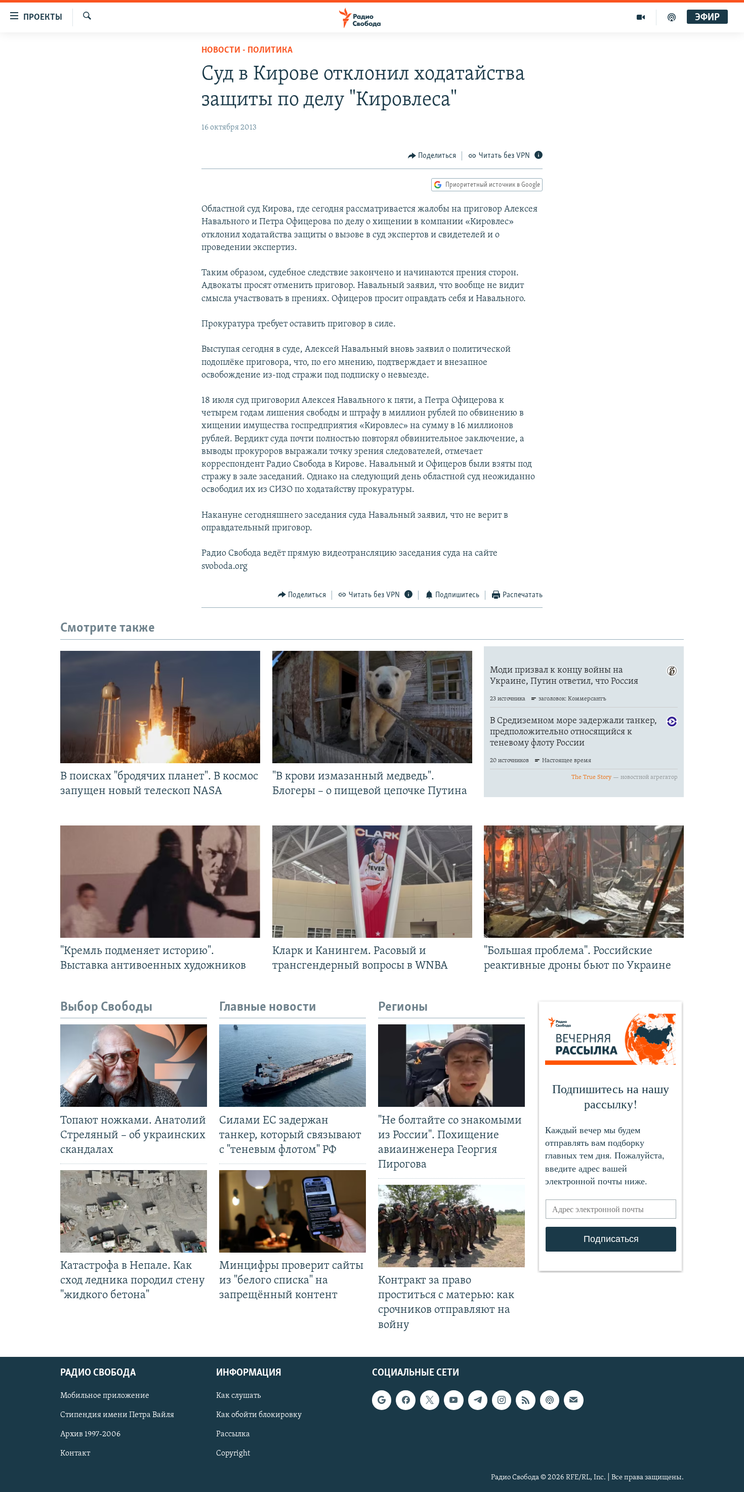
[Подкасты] (549, 1400)
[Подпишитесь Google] (381, 1400)
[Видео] (641, 17)
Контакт (75, 1453)
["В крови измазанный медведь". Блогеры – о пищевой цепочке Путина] (372, 707)
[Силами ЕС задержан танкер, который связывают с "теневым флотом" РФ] (292, 1065)
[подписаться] (573, 1400)
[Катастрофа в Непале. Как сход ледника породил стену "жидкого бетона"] (133, 1211)
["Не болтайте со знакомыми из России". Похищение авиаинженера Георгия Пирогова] (451, 1065)
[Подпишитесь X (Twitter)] (429, 1400)
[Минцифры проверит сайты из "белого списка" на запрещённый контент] (292, 1211)
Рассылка (233, 1434)
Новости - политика (247, 50)
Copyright (233, 1453)
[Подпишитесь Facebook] (405, 1400)
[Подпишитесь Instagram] (501, 1400)
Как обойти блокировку (259, 1415)
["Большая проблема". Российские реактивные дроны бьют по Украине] (584, 881)
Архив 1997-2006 (90, 1434)
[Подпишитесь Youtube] (453, 1400)
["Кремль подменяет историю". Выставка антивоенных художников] (160, 881)
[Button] (432, 155)
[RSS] (525, 1400)
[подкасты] (671, 17)
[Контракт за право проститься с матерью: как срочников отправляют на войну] (451, 1226)
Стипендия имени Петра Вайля (117, 1415)
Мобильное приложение (104, 1396)
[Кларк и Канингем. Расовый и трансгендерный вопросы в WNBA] (372, 881)
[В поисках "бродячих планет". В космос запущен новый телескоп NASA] (160, 707)
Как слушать (238, 1396)
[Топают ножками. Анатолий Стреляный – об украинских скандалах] (133, 1065)
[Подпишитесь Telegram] (477, 1400)
